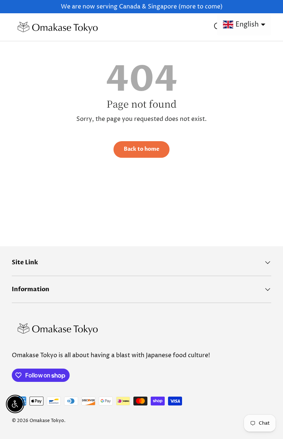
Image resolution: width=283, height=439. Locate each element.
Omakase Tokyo (46, 421)
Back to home (141, 149)
